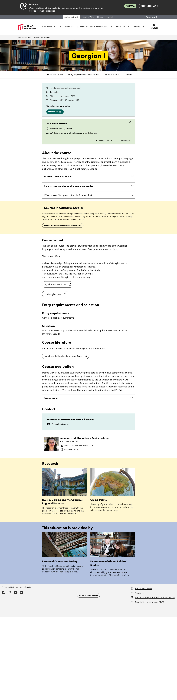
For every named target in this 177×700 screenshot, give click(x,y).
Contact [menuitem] (137, 26)
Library (100, 17)
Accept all (130, 6)
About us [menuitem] (120, 26)
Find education (37, 37)
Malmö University (71, 17)
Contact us (140, 593)
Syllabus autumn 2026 (55, 284)
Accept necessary (148, 6)
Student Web (88, 17)
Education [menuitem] (47, 26)
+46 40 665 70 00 (143, 588)
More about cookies (46, 11)
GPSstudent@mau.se (60, 424)
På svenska (150, 17)
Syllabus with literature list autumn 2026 (63, 355)
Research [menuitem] (65, 26)
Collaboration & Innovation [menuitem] (93, 26)
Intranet (109, 17)
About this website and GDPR (149, 602)
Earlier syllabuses (53, 294)
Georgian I (47, 37)
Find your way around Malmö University (155, 597)
